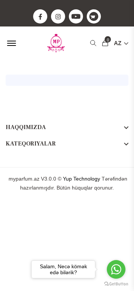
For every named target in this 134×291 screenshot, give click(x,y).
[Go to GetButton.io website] (116, 283)
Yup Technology (81, 179)
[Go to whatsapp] (116, 269)
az (118, 43)
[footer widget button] (67, 127)
